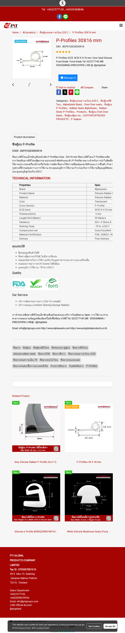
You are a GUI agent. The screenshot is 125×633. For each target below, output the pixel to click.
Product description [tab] (24, 137)
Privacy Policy (24, 627)
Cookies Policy (42, 627)
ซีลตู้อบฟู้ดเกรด (72, 115)
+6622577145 (17, 594)
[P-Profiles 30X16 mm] (31, 58)
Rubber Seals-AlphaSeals (83, 108)
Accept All (110, 626)
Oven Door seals (93, 104)
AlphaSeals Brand (72, 104)
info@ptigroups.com (27, 601)
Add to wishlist (67, 87)
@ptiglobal (15, 608)
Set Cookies (94, 626)
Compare (88, 87)
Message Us (70, 78)
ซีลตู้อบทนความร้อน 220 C (84, 100)
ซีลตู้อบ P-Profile (23, 144)
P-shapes (76, 119)
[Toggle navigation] (121, 25)
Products (82, 111)
